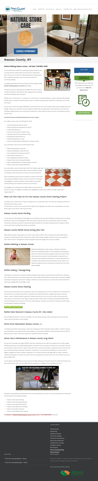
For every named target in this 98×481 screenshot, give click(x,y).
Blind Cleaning (54, 447)
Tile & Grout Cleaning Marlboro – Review (15, 458)
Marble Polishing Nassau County (39, 249)
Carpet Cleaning (54, 429)
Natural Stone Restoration (57, 440)
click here (55, 414)
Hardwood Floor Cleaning (57, 443)
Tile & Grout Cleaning (55, 436)
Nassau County (10, 393)
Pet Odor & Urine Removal (57, 438)
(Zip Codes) (28, 86)
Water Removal (54, 452)
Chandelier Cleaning (55, 445)
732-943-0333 (84, 71)
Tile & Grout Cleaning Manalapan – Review (16, 462)
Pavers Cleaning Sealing (57, 450)
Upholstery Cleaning (55, 433)
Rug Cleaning (53, 431)
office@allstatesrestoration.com (87, 2)
